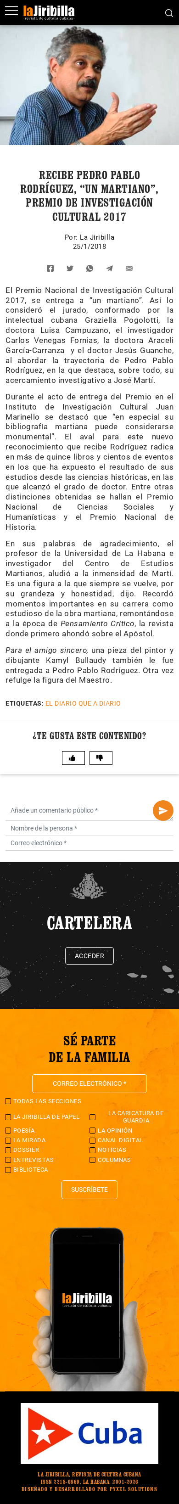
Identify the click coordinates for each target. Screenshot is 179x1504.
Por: (72, 237)
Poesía (24, 1130)
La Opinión (115, 1130)
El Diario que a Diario (83, 703)
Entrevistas (33, 1159)
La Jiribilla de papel (46, 1116)
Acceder (90, 956)
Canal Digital (120, 1140)
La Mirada (29, 1140)
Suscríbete (89, 1189)
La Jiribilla (97, 237)
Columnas (114, 1159)
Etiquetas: (25, 703)
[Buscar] (169, 12)
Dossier (26, 1149)
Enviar (163, 810)
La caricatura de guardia (135, 1117)
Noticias (112, 1149)
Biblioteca (30, 1169)
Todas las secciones (47, 1101)
